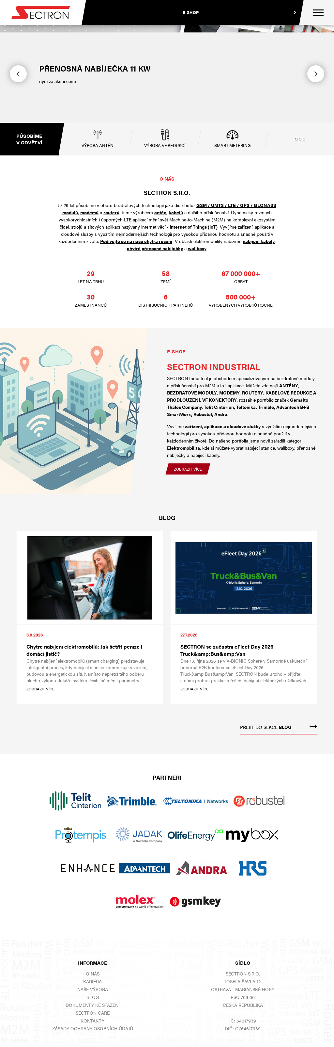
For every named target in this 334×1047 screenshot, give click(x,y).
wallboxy (197, 248)
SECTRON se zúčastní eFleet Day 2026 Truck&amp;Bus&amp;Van (226, 650)
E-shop (191, 12)
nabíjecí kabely (259, 241)
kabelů (176, 212)
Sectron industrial (213, 367)
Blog (92, 997)
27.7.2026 (189, 635)
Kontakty (92, 1020)
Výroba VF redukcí (165, 145)
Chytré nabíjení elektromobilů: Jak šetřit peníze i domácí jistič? (84, 650)
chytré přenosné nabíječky (155, 248)
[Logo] (41, 12)
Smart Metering (232, 145)
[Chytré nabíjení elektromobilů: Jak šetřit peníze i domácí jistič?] (90, 577)
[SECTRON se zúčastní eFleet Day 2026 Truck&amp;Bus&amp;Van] (244, 577)
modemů (89, 212)
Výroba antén (98, 145)
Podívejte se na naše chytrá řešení (136, 241)
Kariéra (92, 981)
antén (160, 212)
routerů (111, 212)
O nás (92, 973)
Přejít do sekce (265, 727)
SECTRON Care (93, 1012)
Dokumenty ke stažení (93, 1005)
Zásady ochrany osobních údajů (92, 1028)
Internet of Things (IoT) (194, 226)
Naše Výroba (92, 989)
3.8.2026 (34, 635)
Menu (318, 12)
